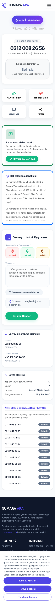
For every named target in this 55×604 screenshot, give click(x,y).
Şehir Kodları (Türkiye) (41, 546)
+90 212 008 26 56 (15, 357)
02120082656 (11, 347)
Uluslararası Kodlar (39, 551)
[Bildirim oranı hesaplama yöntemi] (38, 64)
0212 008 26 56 (13, 343)
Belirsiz (42, 255)
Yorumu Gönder (21, 316)
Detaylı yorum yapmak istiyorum (25, 292)
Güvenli (27, 255)
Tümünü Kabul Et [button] (27, 580)
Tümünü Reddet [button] (27, 589)
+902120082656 (12, 361)
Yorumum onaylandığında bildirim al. (25, 303)
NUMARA (13, 508)
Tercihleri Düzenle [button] (27, 597)
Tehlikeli (12, 255)
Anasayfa (7, 546)
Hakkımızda (8, 551)
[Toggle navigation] (49, 5)
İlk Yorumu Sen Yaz (23, 158)
